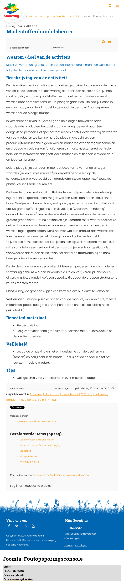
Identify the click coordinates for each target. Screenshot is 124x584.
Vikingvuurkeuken (28, 456)
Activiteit (36, 394)
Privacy (68, 545)
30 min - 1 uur (47, 400)
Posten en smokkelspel (28, 421)
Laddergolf (25, 450)
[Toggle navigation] (117, 5)
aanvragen (73, 538)
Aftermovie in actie (29, 461)
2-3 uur (86, 394)
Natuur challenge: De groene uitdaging (40, 445)
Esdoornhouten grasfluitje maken (37, 439)
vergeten (91, 533)
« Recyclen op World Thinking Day (52, 475)
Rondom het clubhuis (21, 400)
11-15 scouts (51, 394)
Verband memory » (81, 475)
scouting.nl (81, 545)
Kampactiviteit (49, 421)
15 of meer (100, 394)
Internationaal (70, 394)
